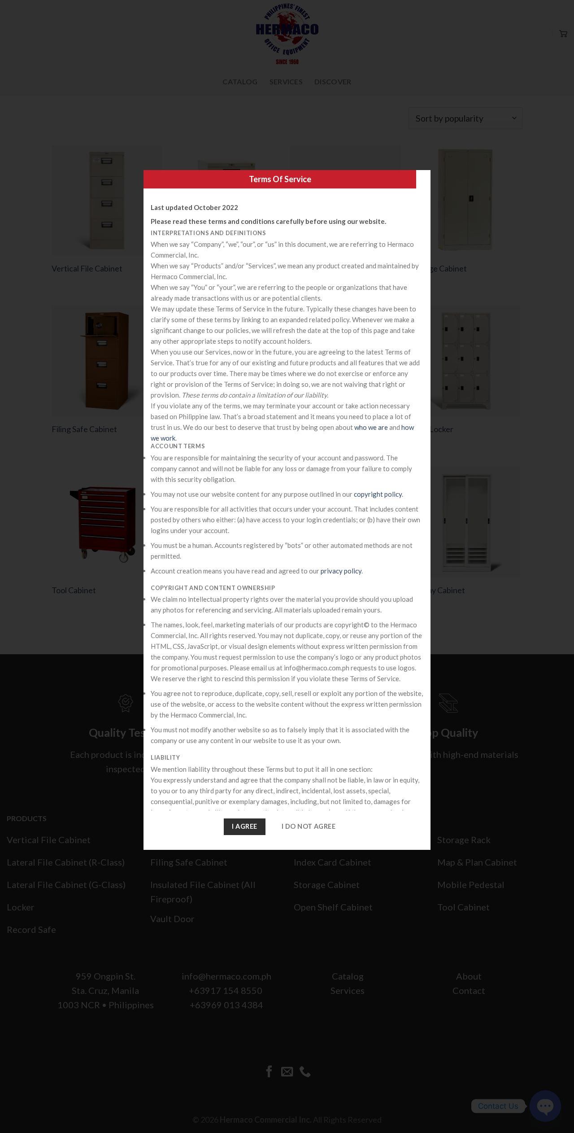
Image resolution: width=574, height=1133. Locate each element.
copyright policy (378, 494)
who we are (371, 427)
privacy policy (341, 571)
